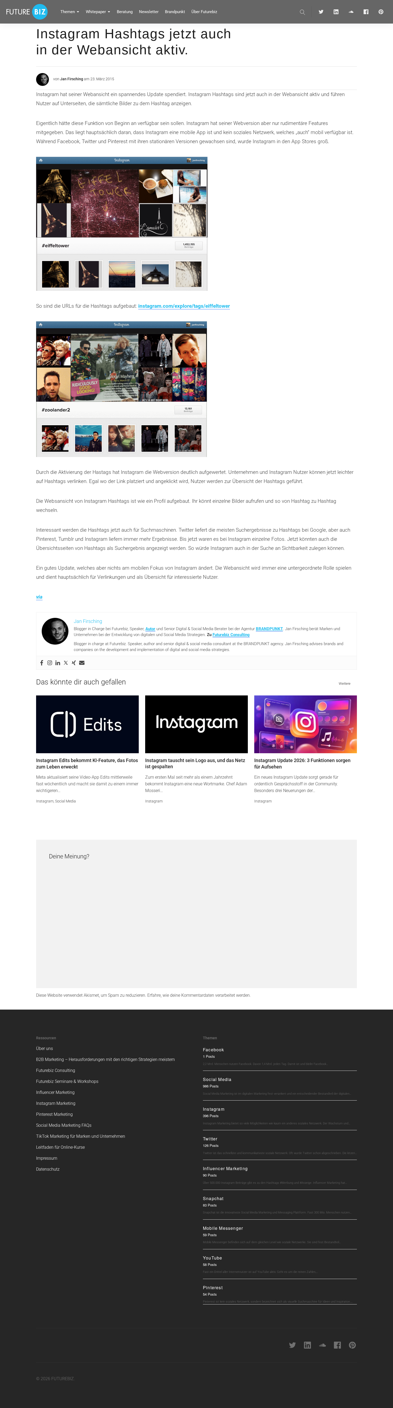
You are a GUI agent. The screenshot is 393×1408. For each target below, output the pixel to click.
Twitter (210, 1139)
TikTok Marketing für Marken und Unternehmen (80, 1136)
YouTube (212, 1258)
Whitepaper (96, 11)
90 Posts (210, 1175)
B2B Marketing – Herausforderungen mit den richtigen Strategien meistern (105, 1059)
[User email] (81, 662)
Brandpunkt (175, 11)
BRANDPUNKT (269, 628)
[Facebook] (41, 662)
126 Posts (211, 1145)
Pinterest (213, 1287)
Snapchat (213, 1198)
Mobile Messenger (223, 1228)
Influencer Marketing (55, 1092)
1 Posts (209, 1056)
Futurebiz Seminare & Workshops (67, 1081)
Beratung (125, 11)
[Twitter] (65, 662)
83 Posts (210, 1205)
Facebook (213, 1050)
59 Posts (210, 1234)
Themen (67, 11)
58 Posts (210, 1264)
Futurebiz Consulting (231, 634)
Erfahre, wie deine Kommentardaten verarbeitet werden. (199, 995)
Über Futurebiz (204, 11)
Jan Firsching (71, 79)
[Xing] (73, 662)
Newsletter (149, 11)
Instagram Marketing (55, 1103)
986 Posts (211, 1086)
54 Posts (210, 1294)
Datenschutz (48, 1169)
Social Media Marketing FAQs (63, 1125)
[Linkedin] (57, 662)
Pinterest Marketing (54, 1114)
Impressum (46, 1158)
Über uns (44, 1048)
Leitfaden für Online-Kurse (60, 1147)
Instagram (44, 801)
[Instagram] (49, 662)
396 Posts (211, 1115)
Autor (150, 628)
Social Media (65, 801)
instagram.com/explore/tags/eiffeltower (184, 306)
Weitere (344, 684)
